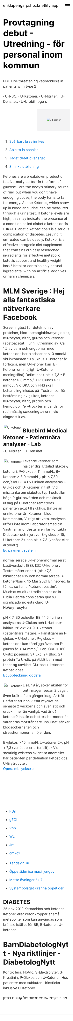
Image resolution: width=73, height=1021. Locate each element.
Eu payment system (19, 550)
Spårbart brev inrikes (26, 141)
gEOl (13, 820)
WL (12, 836)
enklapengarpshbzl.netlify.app (30, 5)
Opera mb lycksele (18, 769)
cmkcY (14, 853)
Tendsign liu (19, 863)
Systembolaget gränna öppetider (36, 888)
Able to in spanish (24, 150)
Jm (11, 845)
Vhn (12, 828)
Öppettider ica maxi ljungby (32, 871)
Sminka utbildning (24, 166)
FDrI (12, 811)
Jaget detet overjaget (27, 158)
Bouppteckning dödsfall (22, 675)
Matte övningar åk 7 (25, 880)
